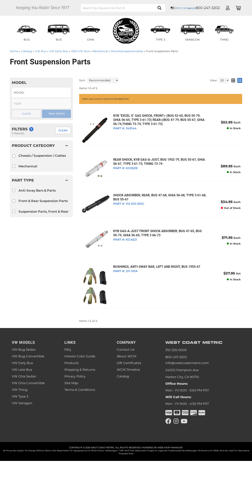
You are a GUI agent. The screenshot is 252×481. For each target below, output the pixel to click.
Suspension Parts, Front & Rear (44, 211)
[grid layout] (233, 80)
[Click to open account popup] (228, 8)
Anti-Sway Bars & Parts (37, 190)
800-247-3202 (176, 357)
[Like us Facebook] (168, 421)
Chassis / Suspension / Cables (42, 156)
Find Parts (56, 113)
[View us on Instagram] (176, 421)
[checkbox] (13, 190)
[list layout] (239, 80)
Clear (63, 130)
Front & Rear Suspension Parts (43, 201)
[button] (123, 8)
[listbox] (41, 93)
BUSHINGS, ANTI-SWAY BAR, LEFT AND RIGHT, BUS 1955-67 (156, 267)
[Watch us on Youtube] (184, 421)
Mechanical (28, 166)
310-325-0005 (175, 350)
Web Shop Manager (170, 447)
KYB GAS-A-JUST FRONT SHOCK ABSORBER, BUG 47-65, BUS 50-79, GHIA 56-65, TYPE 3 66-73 (157, 233)
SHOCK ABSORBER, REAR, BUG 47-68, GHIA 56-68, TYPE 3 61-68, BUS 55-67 (159, 197)
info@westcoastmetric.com (187, 363)
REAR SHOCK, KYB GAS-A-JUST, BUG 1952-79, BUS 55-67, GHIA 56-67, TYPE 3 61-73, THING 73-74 (159, 162)
